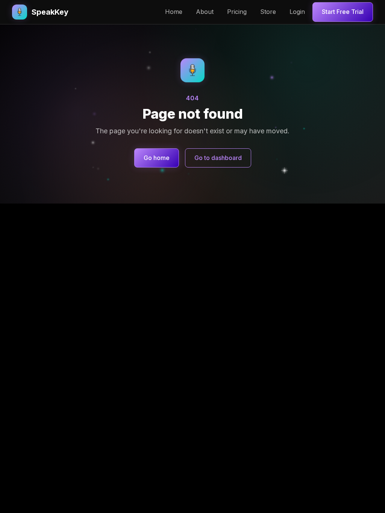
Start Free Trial (343, 11)
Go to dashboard (218, 157)
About (205, 11)
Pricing (237, 11)
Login (297, 11)
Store (268, 11)
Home (173, 11)
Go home (157, 157)
